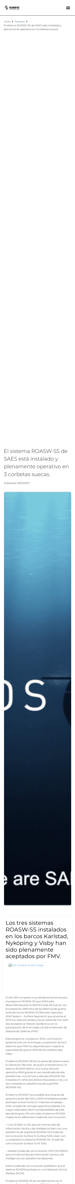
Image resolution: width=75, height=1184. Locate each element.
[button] (68, 8)
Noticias (20, 21)
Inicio (7, 21)
